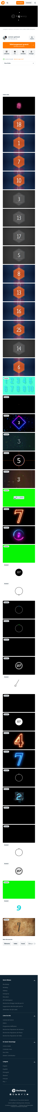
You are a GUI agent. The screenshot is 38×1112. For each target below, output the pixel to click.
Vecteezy (5, 987)
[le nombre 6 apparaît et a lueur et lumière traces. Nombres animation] (19, 366)
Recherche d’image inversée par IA (13, 1002)
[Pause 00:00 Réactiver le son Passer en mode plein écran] (19, 16)
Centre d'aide (7, 1045)
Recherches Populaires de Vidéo (12, 1035)
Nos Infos (5, 1051)
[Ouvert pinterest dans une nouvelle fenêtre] (18, 1093)
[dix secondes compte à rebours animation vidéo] (19, 572)
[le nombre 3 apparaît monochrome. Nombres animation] (19, 198)
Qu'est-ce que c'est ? (19, 59)
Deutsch (5, 1074)
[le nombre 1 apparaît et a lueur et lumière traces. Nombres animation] (19, 142)
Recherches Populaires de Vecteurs (13, 1028)
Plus (4, 1081)
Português (6, 1071)
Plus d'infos (7, 62)
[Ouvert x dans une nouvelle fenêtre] (24, 1093)
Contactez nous (7, 1048)
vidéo (15, 943)
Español (5, 1068)
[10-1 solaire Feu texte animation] (19, 516)
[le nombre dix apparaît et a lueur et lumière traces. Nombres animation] (19, 180)
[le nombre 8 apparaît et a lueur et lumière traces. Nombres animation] (19, 273)
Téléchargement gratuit (19, 45)
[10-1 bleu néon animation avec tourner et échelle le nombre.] (19, 758)
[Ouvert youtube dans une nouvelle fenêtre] (27, 1093)
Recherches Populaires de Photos (13, 1032)
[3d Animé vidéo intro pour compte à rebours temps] (19, 796)
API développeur (8, 999)
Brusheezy (6, 983)
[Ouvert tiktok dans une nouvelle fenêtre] (21, 1093)
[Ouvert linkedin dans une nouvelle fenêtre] (15, 1093)
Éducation (6, 996)
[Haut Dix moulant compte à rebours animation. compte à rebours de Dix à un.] (19, 385)
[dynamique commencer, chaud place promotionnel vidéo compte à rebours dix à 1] (19, 908)
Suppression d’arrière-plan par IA (13, 1005)
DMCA (4, 1022)
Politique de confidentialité (25, 1104)
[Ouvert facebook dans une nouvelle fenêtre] (10, 1093)
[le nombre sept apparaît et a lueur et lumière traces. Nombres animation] (19, 161)
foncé (23, 943)
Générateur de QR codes (10, 1009)
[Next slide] (31, 943)
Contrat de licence (8, 1019)
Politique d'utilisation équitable (18, 1105)
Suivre (32, 39)
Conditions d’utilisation (11, 1104)
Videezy (5, 990)
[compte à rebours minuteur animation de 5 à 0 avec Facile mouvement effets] (19, 553)
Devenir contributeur (9, 1055)
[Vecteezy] (3, 3)
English (5, 1065)
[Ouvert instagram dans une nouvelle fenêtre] (12, 1093)
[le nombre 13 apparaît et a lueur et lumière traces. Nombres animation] (19, 292)
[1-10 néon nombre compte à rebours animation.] (19, 646)
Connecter (28, 3)
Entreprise (6, 993)
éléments (7, 943)
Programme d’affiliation (10, 1025)
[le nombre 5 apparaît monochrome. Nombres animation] (19, 254)
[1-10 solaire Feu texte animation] (19, 740)
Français (5, 1078)
